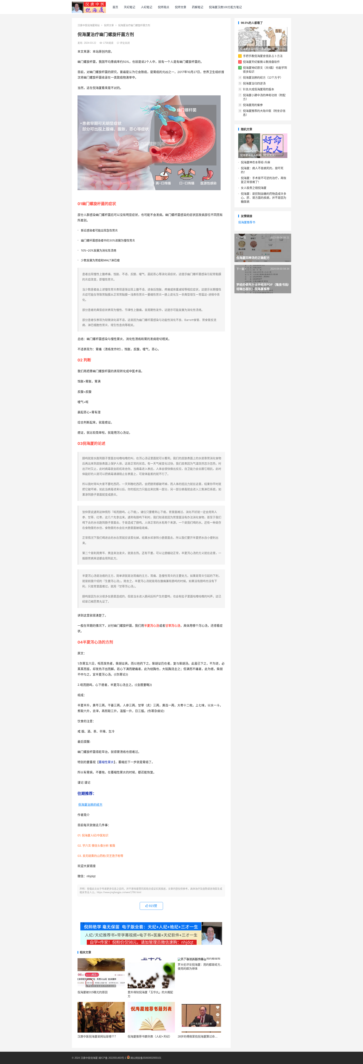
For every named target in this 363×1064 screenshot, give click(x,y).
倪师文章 (180, 7)
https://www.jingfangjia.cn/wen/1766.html (119, 892)
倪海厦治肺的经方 (90, 804)
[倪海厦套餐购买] (151, 943)
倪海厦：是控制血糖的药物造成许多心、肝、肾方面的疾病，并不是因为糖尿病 (263, 197)
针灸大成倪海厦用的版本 (258, 89)
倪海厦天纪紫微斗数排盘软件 (261, 61)
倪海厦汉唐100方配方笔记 (225, 7)
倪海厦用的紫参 (253, 105)
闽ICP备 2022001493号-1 (113, 1057)
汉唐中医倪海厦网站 (89, 25)
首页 (115, 7)
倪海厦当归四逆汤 (254, 83)
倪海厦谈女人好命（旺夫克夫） (258, 155)
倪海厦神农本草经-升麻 (255, 162)
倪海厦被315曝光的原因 (93, 992)
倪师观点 (163, 7)
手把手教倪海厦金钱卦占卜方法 (263, 56)
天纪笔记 (129, 7)
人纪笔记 (146, 7)
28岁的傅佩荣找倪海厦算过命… (198, 1036)
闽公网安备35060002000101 (145, 1057)
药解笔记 (197, 7)
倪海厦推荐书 (246, 222)
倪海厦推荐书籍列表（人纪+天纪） (150, 1036)
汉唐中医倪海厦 (89, 1057)
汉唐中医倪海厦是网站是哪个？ (97, 1036)
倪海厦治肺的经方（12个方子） (263, 77)
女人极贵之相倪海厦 (253, 187)
